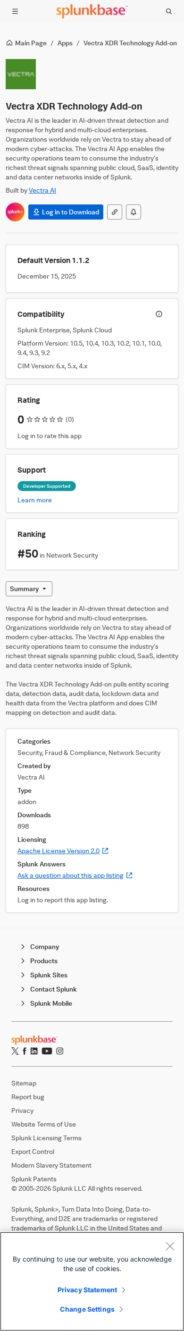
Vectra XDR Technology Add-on (130, 43)
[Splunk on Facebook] (24, 1051)
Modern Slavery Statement (51, 1165)
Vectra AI (42, 190)
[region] (92, 1281)
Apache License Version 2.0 (63, 851)
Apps (65, 43)
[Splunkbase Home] (92, 11)
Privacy (22, 1110)
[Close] (170, 1246)
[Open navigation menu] (15, 11)
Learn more (34, 500)
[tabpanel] (92, 758)
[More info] (159, 314)
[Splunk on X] (15, 1051)
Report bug (27, 1097)
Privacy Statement (87, 1290)
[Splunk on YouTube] (47, 1051)
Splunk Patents (34, 1179)
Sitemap (23, 1083)
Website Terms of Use (43, 1124)
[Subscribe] (133, 212)
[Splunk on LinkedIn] (34, 1051)
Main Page (31, 43)
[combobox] (29, 588)
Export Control (32, 1151)
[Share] (114, 212)
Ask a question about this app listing (75, 875)
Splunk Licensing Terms (46, 1138)
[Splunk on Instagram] (59, 1051)
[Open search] (168, 11)
